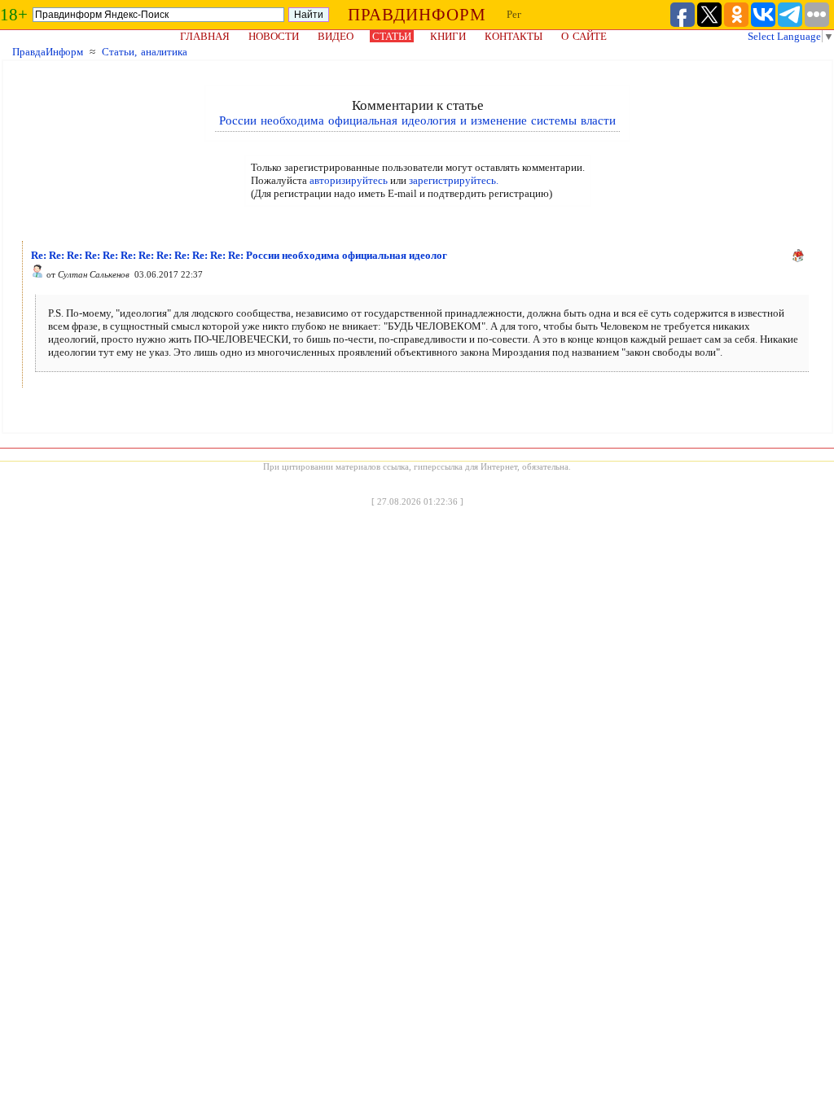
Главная (205, 36)
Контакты (513, 36)
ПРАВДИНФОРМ (417, 14)
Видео (335, 36)
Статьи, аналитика (144, 52)
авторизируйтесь (348, 180)
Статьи (391, 36)
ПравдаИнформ (47, 52)
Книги (448, 36)
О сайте (584, 36)
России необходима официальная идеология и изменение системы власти (417, 120)
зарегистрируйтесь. (453, 180)
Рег (514, 14)
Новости (273, 36)
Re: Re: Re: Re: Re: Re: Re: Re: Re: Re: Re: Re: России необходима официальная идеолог (239, 255)
